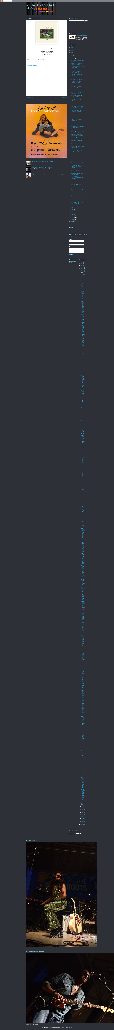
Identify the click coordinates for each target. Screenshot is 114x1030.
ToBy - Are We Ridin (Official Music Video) (76, 120)
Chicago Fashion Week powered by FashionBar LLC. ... (77, 174)
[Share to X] (41, 59)
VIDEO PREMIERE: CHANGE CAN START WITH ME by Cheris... (77, 166)
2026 (72, 47)
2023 (72, 52)
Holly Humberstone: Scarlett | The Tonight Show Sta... (77, 132)
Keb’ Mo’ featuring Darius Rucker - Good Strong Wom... (77, 127)
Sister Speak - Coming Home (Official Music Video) (42, 167)
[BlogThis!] (39, 59)
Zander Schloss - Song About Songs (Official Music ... (77, 203)
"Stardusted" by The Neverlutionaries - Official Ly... (77, 106)
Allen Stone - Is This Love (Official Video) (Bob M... (76, 201)
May (73, 212)
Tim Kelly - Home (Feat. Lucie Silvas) (82, 342)
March (73, 215)
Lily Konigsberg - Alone (75, 61)
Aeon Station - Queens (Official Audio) (83, 720)
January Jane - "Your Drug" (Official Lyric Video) (76, 151)
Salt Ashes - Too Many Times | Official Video (77, 130)
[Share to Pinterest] (43, 59)
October (73, 58)
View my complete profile (74, 40)
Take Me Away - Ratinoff (76, 142)
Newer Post (30, 97)
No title (72, 98)
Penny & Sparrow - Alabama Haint (77, 79)
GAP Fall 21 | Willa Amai (76, 184)
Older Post (63, 97)
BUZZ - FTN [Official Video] (76, 137)
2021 (72, 55)
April (73, 214)
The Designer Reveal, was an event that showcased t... (77, 111)
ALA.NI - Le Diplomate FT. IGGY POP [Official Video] (77, 72)
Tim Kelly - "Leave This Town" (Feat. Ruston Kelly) (77, 122)
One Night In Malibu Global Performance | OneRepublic (77, 135)
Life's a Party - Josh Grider (76, 140)
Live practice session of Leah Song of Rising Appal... (77, 96)
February (73, 217)
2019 (72, 222)
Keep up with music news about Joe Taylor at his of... (77, 196)
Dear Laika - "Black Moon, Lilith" (77, 60)
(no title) (33, 173)
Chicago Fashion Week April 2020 (75, 229)
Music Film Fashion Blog (82, 35)
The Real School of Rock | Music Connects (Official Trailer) (43, 161)
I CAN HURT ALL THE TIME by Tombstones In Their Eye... (77, 87)
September (74, 205)
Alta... (82, 351)
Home (47, 97)
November (74, 57)
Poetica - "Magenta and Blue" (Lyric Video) (77, 190)
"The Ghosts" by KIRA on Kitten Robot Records (77, 171)
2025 (72, 48)
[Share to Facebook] (42, 59)
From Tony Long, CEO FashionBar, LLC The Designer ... (77, 177)
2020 (72, 221)
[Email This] (38, 59)
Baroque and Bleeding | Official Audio (83, 604)
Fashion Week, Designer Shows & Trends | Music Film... (78, 108)
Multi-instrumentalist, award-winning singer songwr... (76, 156)
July (73, 209)
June (73, 210)
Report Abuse (72, 29)
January (73, 219)
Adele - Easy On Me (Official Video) (83, 439)
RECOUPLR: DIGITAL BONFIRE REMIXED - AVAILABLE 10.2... (77, 85)
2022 (72, 53)
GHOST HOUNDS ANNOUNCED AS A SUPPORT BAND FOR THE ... (77, 187)
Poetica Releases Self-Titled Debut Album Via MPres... (76, 93)
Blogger (70, 1027)
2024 (72, 50)
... (82, 447)
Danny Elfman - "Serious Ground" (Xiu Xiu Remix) (77, 147)
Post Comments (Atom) (49, 101)
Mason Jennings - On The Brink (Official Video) (77, 69)
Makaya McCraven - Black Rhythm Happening (76, 64)
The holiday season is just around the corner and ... (76, 82)
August (73, 207)
